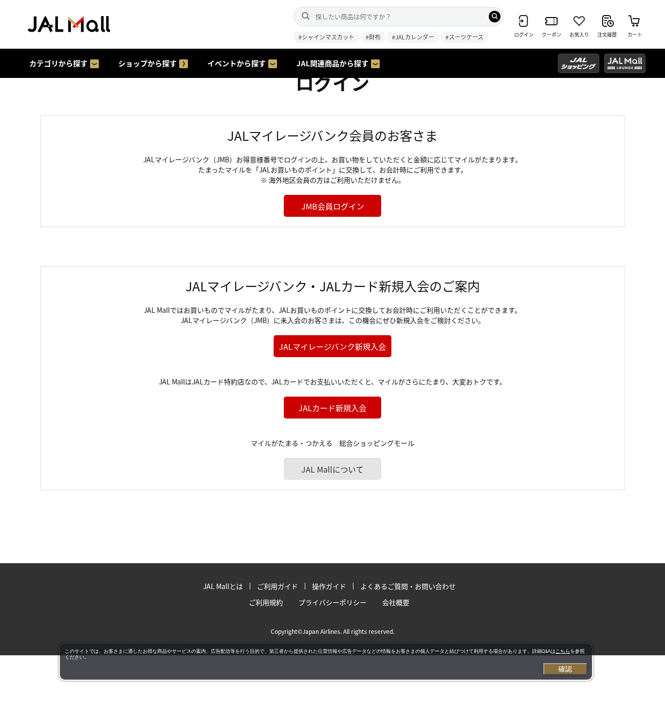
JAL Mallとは (223, 586)
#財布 (373, 37)
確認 (565, 669)
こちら (562, 651)
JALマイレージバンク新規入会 (332, 346)
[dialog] (326, 662)
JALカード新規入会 (332, 408)
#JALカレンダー (413, 37)
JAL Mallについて (332, 469)
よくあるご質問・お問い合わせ (408, 586)
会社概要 (395, 602)
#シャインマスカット (326, 37)
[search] (494, 16)
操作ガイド (329, 586)
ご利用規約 (266, 602)
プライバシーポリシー (332, 602)
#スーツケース (464, 37)
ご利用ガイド (277, 586)
